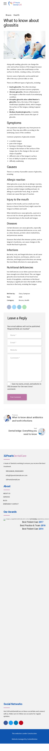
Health (16, 15)
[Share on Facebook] (9, 307)
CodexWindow (32, 739)
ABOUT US (6, 493)
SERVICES (6, 497)
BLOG (5, 500)
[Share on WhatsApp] (24, 307)
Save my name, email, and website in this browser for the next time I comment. (24, 386)
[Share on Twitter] (14, 307)
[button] (7, 45)
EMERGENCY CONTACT (11, 504)
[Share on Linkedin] (19, 307)
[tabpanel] (24, 45)
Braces (8, 15)
